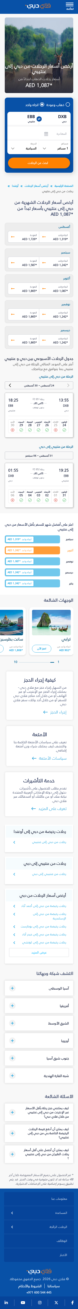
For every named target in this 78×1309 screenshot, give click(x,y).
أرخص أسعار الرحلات (36, 185)
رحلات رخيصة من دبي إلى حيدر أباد (44, 934)
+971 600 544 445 (39, 1292)
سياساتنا (53, 1286)
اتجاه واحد (32, 104)
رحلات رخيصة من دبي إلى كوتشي (44, 942)
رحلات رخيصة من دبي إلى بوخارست (43, 926)
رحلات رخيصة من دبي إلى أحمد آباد (43, 906)
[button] (39, 988)
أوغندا (15, 185)
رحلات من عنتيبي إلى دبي (49, 874)
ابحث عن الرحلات (38, 163)
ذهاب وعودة (55, 104)
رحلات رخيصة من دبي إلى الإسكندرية (49, 916)
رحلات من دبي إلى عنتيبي (49, 842)
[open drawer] (69, 5)
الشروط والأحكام (30, 1286)
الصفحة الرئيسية (64, 185)
